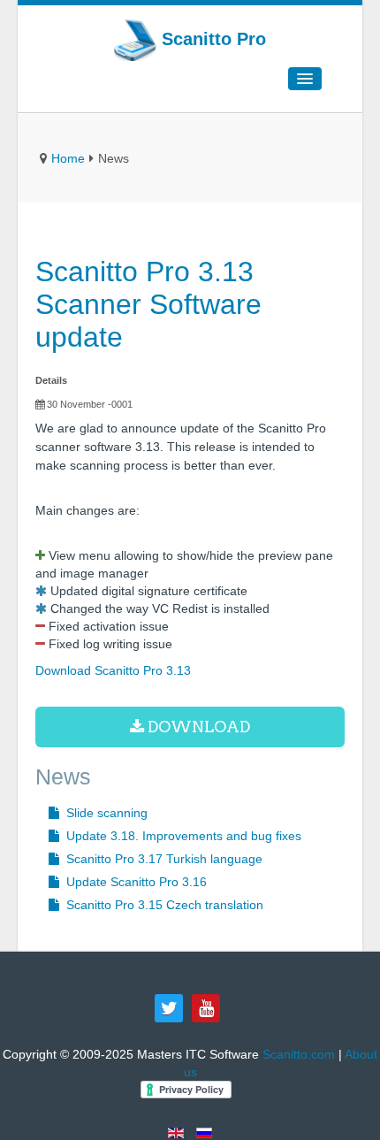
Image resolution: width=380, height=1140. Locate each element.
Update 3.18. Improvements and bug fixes (182, 836)
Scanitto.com (298, 1054)
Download (197, 726)
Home (68, 158)
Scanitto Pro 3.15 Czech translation (163, 905)
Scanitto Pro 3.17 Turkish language (162, 859)
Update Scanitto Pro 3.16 (135, 882)
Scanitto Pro (211, 39)
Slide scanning (105, 813)
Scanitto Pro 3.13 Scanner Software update (148, 304)
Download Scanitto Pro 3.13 (113, 670)
